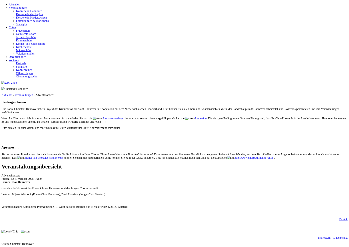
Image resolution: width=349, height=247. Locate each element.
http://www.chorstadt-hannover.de (253, 157)
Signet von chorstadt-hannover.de (44, 157)
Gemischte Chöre (26, 33)
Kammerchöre (24, 40)
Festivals (21, 63)
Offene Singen (24, 73)
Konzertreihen (24, 69)
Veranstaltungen (18, 7)
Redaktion (201, 118)
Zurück (343, 219)
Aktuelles (14, 4)
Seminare (21, 66)
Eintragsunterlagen (113, 118)
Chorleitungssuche (26, 76)
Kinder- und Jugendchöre (30, 43)
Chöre (12, 27)
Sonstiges (21, 24)
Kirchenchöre (24, 47)
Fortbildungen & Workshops (32, 20)
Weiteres (14, 60)
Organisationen (17, 56)
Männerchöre (23, 50)
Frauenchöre (23, 30)
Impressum (324, 237)
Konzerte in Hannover (29, 11)
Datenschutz (340, 237)
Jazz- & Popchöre (26, 37)
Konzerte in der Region (29, 14)
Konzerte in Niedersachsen (31, 17)
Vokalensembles (25, 53)
